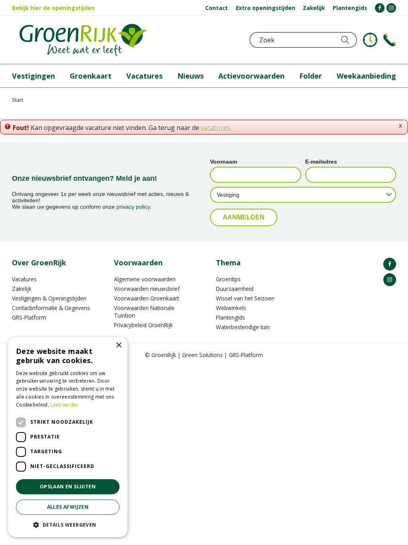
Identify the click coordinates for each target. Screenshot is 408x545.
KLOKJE (370, 40)
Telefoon (389, 40)
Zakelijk (21, 288)
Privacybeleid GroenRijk (143, 325)
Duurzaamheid (234, 288)
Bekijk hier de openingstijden (53, 8)
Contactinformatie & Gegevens (51, 308)
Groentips (228, 279)
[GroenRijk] (83, 40)
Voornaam (223, 161)
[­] (379, 8)
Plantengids (230, 317)
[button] (68, 524)
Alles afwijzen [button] (68, 507)
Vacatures (24, 279)
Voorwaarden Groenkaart (146, 298)
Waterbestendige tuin (243, 327)
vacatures (215, 127)
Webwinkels (231, 308)
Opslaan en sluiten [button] (68, 486)
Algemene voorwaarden (145, 279)
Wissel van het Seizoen (245, 298)
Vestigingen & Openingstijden (49, 298)
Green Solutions (202, 355)
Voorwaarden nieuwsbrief (147, 288)
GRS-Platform (29, 317)
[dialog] (68, 437)
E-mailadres (321, 161)
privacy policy (133, 206)
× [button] (119, 345)
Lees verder (64, 404)
